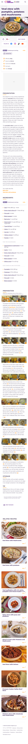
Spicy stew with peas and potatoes (11, 615)
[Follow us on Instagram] (15, 44)
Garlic (6, 250)
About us (14, 727)
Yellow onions (8, 235)
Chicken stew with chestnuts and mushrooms (13, 714)
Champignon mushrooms (11, 245)
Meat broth (7, 222)
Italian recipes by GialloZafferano (12, 2)
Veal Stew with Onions (10, 664)
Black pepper (8, 216)
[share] (3, 39)
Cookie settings (6, 732)
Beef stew (5, 190)
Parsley (6, 238)
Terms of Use (20, 727)
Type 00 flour (8, 226)
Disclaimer (12, 732)
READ (23, 543)
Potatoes (7, 272)
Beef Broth (12, 307)
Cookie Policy (20, 730)
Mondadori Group (6, 734)
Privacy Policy (13, 730)
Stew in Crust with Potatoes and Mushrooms (14, 640)
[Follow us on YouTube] (22, 44)
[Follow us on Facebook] (11, 44)
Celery (6, 229)
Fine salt (6, 213)
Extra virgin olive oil (10, 210)
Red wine (7, 219)
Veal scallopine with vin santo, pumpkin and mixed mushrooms (14, 590)
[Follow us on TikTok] (19, 44)
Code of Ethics (19, 732)
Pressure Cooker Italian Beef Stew (12, 689)
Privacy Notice (6, 730)
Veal (5, 207)
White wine (7, 261)
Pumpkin (7, 269)
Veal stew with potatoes (9, 192)
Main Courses (4, 6)
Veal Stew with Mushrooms (12, 540)
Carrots (6, 232)
